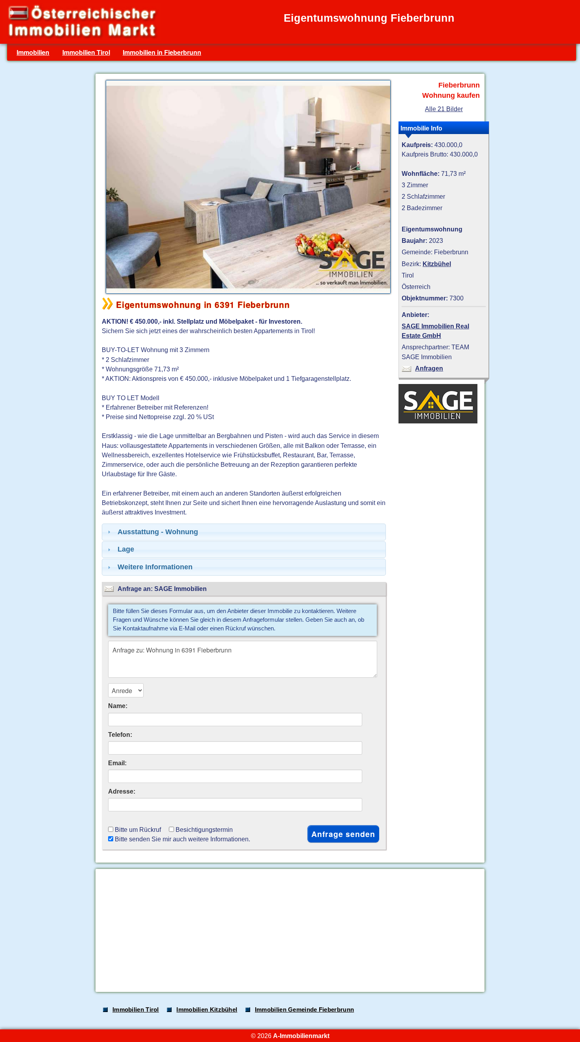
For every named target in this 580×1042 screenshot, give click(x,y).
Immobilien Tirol (86, 52)
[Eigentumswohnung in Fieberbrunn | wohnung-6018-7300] (246, 292)
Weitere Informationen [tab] (155, 567)
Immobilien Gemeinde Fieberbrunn (304, 1010)
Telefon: (120, 734)
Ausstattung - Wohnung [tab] (158, 532)
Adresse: (121, 791)
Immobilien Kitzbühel (206, 1010)
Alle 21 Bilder (444, 108)
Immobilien (33, 52)
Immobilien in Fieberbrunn (162, 52)
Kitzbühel (437, 263)
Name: (117, 705)
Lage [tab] (126, 549)
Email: (117, 762)
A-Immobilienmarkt (301, 1035)
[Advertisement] (289, 930)
